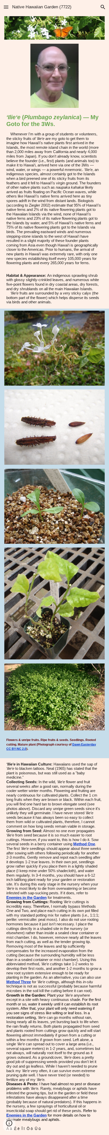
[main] (54, 189)
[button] (6, 7)
